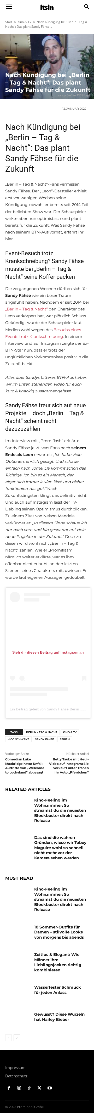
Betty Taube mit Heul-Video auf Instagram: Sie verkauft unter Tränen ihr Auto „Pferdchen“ (69, 765)
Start (8, 22)
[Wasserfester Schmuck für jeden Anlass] (17, 993)
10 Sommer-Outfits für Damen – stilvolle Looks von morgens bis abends (59, 932)
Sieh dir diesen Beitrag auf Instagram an (48, 652)
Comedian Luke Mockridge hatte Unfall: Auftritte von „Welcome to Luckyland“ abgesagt (24, 765)
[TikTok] (29, 1088)
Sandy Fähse (44, 739)
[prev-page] (8, 1037)
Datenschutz (16, 1075)
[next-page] (17, 1037)
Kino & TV (24, 22)
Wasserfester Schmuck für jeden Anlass (57, 990)
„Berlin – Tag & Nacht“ (26, 309)
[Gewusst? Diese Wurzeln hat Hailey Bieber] (17, 1020)
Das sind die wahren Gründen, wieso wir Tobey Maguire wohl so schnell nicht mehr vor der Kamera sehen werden (60, 847)
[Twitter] (39, 1088)
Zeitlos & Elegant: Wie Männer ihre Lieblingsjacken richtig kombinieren (57, 962)
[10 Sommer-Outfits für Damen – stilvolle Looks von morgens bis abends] (17, 933)
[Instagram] (19, 1088)
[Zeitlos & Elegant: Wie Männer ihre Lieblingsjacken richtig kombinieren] (17, 961)
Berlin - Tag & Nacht (41, 732)
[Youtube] (49, 1088)
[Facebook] (9, 1088)
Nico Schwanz (18, 739)
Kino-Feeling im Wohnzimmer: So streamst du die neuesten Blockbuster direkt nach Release (60, 810)
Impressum (15, 1067)
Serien (65, 739)
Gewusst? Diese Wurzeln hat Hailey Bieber (59, 1017)
